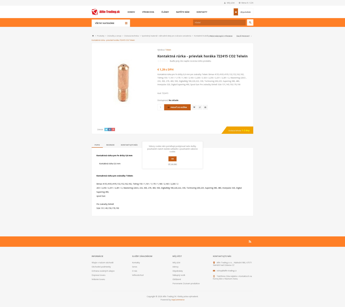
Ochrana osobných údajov (103, 271)
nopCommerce (177, 299)
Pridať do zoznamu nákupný (199, 107)
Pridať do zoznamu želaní (194, 107)
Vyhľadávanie (250, 22)
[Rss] (250, 241)
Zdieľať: (100, 129)
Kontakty (136, 262)
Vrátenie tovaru (98, 279)
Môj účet (231, 2)
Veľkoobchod (138, 275)
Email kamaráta (205, 107)
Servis (134, 266)
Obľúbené (176, 279)
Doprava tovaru (98, 275)
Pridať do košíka (179, 107)
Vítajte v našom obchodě (102, 262)
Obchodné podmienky (101, 266)
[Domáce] (93, 36)
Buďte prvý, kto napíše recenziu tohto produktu (190, 61)
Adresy (175, 266)
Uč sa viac (172, 164)
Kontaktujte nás (129, 145)
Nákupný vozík (178, 275)
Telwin (168, 49)
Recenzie (110, 145)
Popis (97, 145)
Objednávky (177, 271)
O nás (134, 271)
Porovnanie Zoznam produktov (186, 283)
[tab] (97, 145)
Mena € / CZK (247, 2)
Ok (172, 159)
